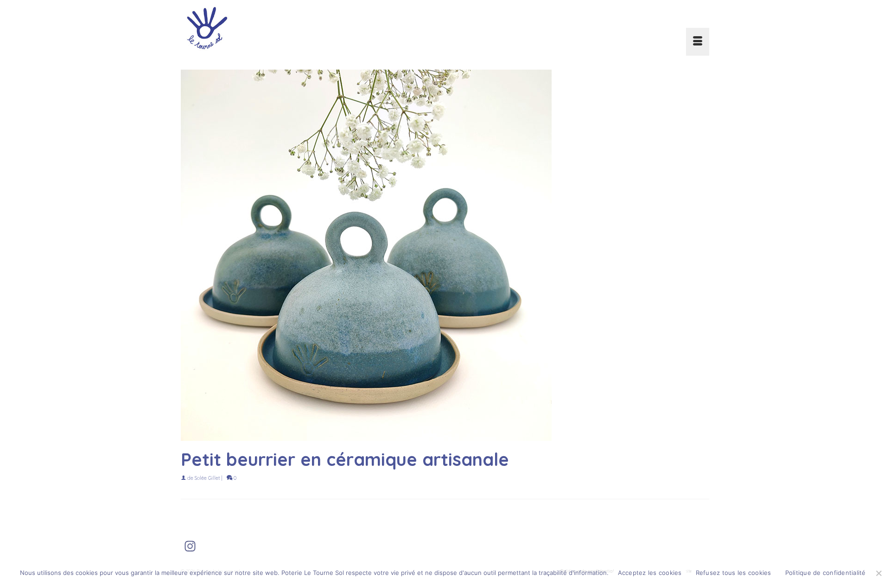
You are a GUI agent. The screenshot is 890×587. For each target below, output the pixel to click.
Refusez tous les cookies (733, 572)
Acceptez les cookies (650, 572)
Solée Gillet (207, 478)
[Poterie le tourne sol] (264, 28)
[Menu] (697, 42)
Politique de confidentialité (825, 572)
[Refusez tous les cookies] (878, 573)
